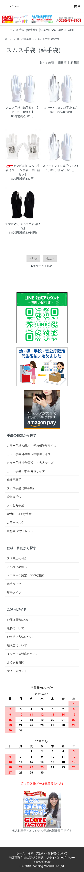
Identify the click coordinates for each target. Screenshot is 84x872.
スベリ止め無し (25, 38)
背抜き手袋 (14, 497)
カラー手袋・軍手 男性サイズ (26, 471)
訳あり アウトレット (20, 531)
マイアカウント (17, 671)
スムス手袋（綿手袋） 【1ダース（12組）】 (23, 109)
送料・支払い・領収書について (48, 853)
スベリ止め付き (17, 558)
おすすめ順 (47, 62)
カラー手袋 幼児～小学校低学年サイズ (31, 445)
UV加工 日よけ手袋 (19, 514)
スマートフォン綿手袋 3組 (60, 107)
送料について (15, 628)
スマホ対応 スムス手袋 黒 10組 (23, 226)
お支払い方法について (21, 637)
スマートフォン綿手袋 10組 (60, 166)
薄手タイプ (14, 584)
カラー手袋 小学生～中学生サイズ (29, 454)
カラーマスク (15, 522)
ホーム (8, 38)
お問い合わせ (42, 862)
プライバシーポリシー (60, 857)
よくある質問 (15, 662)
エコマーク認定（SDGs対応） (26, 575)
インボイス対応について (22, 654)
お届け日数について (20, 619)
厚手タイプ (14, 592)
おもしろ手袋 (15, 505)
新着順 (75, 62)
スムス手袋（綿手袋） (50, 38)
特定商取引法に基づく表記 (26, 857)
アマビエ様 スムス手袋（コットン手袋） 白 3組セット (23, 170)
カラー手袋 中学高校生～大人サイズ (30, 462)
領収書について (17, 645)
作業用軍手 (14, 480)
